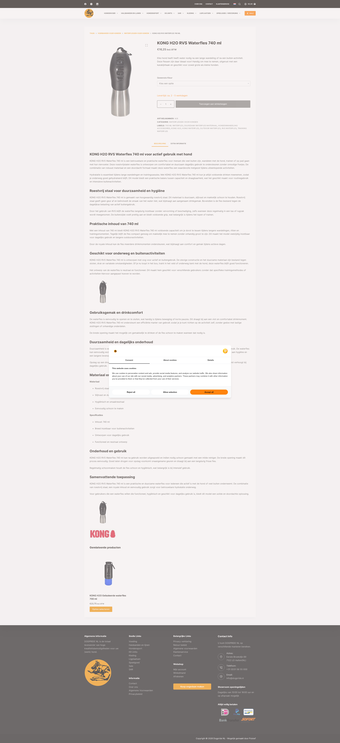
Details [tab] (211, 360)
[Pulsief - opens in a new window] (225, 351)
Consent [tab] (129, 360)
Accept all (209, 392)
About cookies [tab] (170, 360)
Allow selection (170, 392)
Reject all (131, 392)
